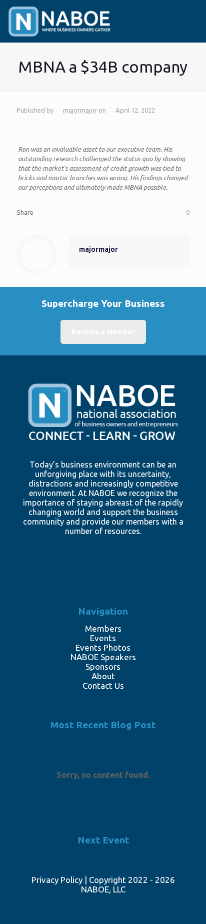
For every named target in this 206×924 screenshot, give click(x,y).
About (103, 676)
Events (103, 638)
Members (103, 628)
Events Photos (103, 647)
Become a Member (103, 332)
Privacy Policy (57, 879)
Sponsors (103, 666)
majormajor (80, 110)
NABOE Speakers (103, 657)
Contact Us (103, 685)
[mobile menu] (185, 27)
